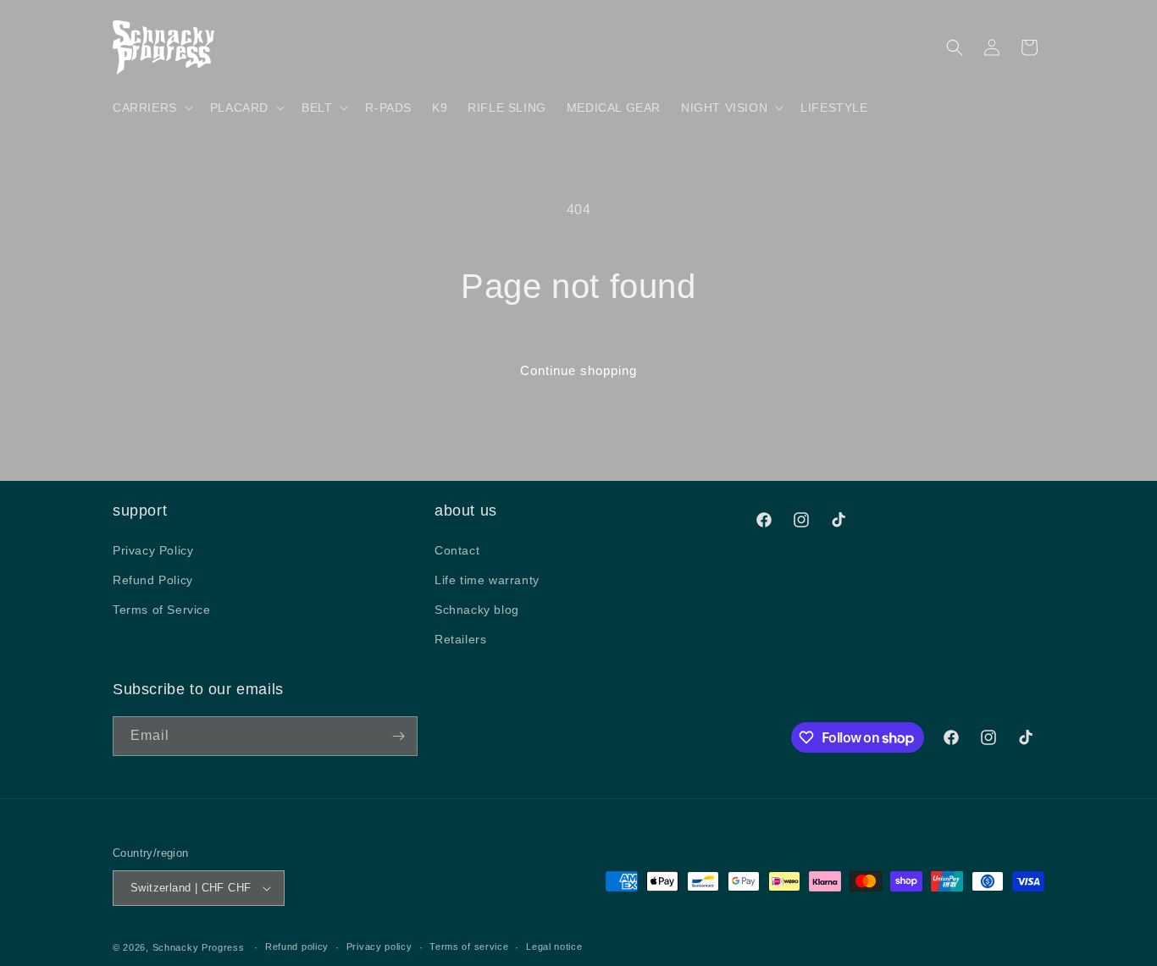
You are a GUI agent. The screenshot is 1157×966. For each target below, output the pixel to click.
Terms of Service (162, 608)
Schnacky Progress (200, 947)
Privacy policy (379, 946)
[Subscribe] (398, 736)
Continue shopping (578, 370)
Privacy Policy (153, 549)
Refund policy (297, 946)
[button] (151, 107)
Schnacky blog (477, 608)
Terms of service (468, 946)
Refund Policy (153, 579)
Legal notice (554, 946)
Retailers (460, 639)
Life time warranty (487, 579)
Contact (457, 549)
